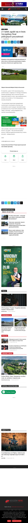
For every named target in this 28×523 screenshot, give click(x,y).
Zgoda (9, 521)
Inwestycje (3, 450)
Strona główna (4, 27)
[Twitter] (5, 42)
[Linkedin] (12, 42)
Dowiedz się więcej (17, 521)
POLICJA (6, 29)
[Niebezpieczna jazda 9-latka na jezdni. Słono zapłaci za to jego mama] (4, 341)
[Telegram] (15, 42)
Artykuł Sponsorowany (5, 379)
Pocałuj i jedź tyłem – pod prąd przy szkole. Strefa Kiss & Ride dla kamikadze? (17, 217)
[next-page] (4, 238)
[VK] (18, 42)
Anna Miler (3, 458)
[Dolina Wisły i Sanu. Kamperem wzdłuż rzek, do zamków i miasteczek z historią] (14, 365)
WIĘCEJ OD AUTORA (8, 212)
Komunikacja (6, 315)
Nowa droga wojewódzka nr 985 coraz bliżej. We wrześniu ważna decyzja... (20, 329)
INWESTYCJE (6, 430)
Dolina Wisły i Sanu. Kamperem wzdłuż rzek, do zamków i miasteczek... (13, 377)
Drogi (3, 233)
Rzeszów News (6, 38)
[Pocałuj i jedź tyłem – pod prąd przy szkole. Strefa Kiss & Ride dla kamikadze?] (4, 217)
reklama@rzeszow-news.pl (17, 506)
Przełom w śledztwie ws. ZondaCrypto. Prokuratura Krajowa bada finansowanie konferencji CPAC (18, 347)
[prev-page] (2, 238)
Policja (4, 336)
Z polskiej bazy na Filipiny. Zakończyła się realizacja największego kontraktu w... (13, 454)
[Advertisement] (14, 181)
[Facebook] (2, 42)
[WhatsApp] (9, 42)
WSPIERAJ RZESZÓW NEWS (10, 386)
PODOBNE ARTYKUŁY (8, 209)
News (9, 27)
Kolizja (3, 225)
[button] (2, 9)
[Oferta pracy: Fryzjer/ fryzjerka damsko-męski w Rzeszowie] (14, 300)
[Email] (21, 42)
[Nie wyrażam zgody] (26, 516)
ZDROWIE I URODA (7, 353)
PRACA (4, 291)
